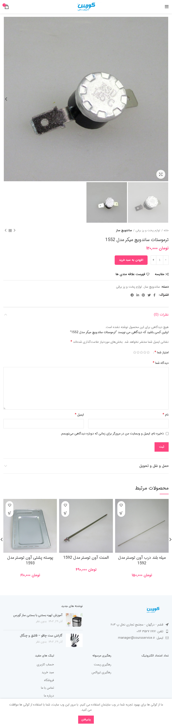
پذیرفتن (86, 719)
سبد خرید (48, 672)
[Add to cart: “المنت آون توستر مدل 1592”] (65, 513)
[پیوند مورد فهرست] (129, 631)
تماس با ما (47, 688)
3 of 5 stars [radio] (141, 352)
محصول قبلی (14, 230)
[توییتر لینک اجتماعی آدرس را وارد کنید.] (149, 295)
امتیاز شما (162, 352)
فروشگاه (49, 680)
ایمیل (79, 414)
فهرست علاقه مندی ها (130, 274)
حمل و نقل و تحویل (154, 466)
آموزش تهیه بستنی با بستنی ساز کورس (37, 615)
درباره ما (49, 696)
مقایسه (159, 274)
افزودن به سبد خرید (131, 260)
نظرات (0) (161, 314)
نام (166, 414)
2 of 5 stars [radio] (144, 352)
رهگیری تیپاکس (101, 672)
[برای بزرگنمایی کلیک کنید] (160, 174)
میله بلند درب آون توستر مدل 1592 (142, 560)
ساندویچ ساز (124, 230)
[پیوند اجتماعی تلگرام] (132, 295)
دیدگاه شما (161, 363)
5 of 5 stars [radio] (134, 352)
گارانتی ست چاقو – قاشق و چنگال (41, 635)
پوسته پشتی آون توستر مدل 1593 (30, 560)
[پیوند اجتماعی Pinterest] (143, 295)
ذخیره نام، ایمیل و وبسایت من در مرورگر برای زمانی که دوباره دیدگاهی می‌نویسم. (112, 433)
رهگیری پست (102, 664)
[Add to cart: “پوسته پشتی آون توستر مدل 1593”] (9, 513)
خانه (166, 230)
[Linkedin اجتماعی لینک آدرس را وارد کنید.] (137, 295)
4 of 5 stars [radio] (138, 352)
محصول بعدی (5, 230)
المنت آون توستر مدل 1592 (86, 557)
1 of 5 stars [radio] (148, 352)
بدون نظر (41, 621)
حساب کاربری (45, 664)
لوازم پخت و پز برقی (147, 230)
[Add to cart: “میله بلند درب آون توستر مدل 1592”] (121, 513)
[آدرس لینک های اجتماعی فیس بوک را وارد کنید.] (154, 295)
